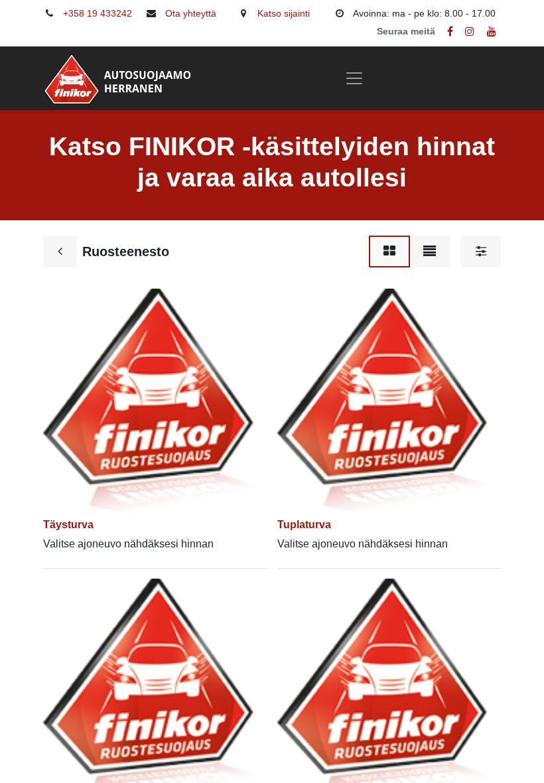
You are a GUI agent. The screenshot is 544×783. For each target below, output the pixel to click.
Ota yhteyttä (190, 13)
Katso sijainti (283, 13)
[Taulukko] (389, 251)
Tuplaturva (304, 524)
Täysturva (68, 524)
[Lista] (429, 251)
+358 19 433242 (97, 13)
